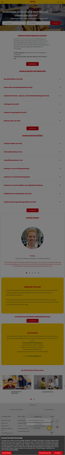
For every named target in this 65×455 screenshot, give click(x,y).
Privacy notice (8, 449)
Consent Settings (6, 453)
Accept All (57, 453)
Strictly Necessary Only (45, 453)
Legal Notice (15, 449)
